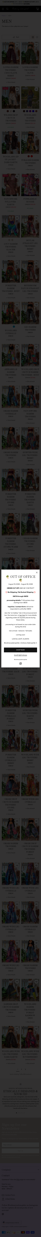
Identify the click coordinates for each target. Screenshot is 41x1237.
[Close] (37, 572)
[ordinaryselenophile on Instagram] (20, 663)
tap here (22, 615)
